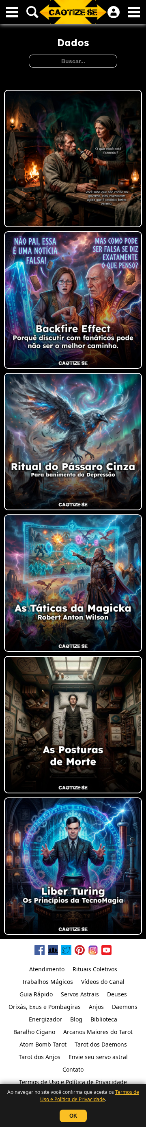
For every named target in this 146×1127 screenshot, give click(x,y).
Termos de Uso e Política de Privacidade (89, 1096)
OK (73, 1116)
